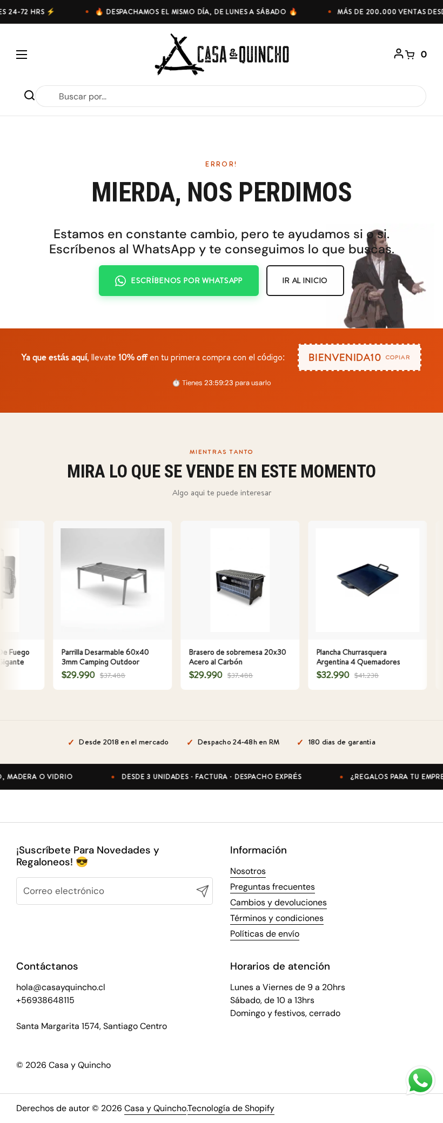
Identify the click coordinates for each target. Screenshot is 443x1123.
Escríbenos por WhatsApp (187, 280)
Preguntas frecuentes (272, 886)
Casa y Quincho (155, 1108)
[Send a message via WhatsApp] (421, 1081)
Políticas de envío (264, 933)
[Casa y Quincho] (221, 54)
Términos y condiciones (277, 918)
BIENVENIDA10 (359, 357)
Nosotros (248, 871)
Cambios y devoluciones (278, 902)
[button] (416, 54)
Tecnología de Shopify (230, 1108)
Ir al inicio (305, 280)
